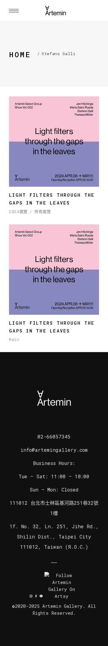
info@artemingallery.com (54, 450)
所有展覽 (42, 211)
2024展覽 (18, 211)
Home (20, 54)
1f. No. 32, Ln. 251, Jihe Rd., (54, 526)
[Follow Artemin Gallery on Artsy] (61, 586)
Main (14, 339)
